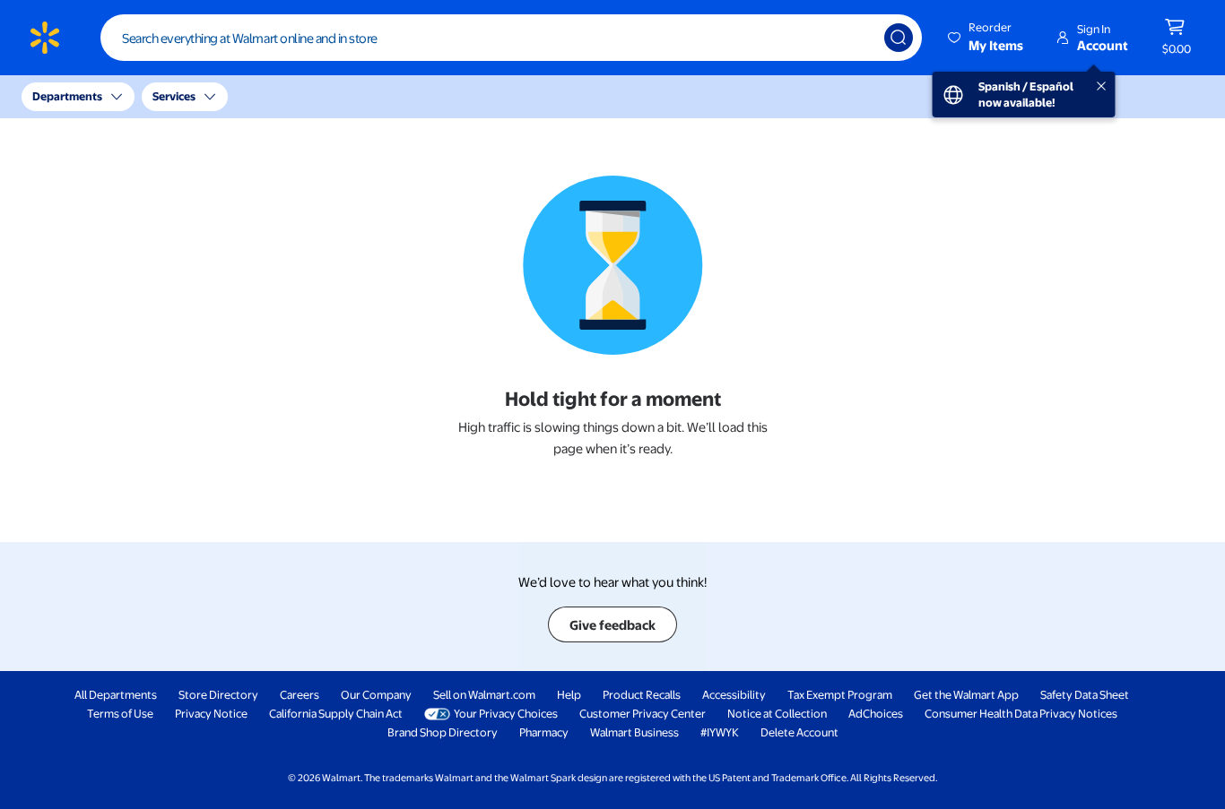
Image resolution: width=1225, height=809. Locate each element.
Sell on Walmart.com (484, 694)
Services (173, 96)
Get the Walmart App (966, 694)
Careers (299, 694)
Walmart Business (634, 732)
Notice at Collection (777, 713)
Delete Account (799, 732)
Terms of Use (120, 713)
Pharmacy (544, 732)
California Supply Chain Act (336, 713)
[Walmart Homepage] (45, 37)
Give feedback (612, 624)
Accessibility (734, 694)
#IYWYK (719, 732)
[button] (987, 37)
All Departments (115, 694)
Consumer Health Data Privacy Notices (1021, 713)
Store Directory (218, 694)
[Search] (898, 37)
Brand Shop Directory (442, 732)
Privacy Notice (211, 713)
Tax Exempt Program (839, 694)
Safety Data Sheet (1084, 694)
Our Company (376, 694)
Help (569, 694)
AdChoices (875, 713)
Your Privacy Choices (506, 713)
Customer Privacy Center (642, 713)
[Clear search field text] (857, 37)
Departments (67, 96)
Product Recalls (642, 694)
